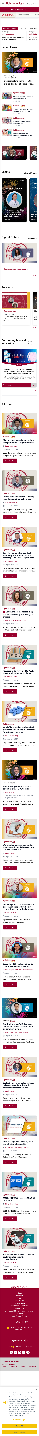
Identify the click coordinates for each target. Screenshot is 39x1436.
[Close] (36, 1389)
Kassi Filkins (9, 792)
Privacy (19, 1298)
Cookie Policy (18, 1416)
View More (33, 28)
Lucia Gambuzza (11, 446)
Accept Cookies (19, 1432)
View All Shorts (30, 173)
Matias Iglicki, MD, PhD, (13, 970)
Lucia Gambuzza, (11, 1147)
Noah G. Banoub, (11, 1032)
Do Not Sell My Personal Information (19, 1311)
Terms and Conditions (19, 1306)
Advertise (19, 1295)
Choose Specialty (17, 9)
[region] (19, 1411)
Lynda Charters (10, 853)
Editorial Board (19, 1303)
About (19, 1293)
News (23, 1367)
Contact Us (19, 1308)
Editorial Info (19, 1301)
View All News (18, 1286)
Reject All (19, 1426)
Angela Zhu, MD (20, 620)
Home (5, 1367)
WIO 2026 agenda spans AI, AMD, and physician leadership (13, 38)
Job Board (19, 1313)
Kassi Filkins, (9, 620)
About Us (14, 1367)
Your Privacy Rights (19, 1316)
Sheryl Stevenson (11, 502)
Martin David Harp (11, 736)
